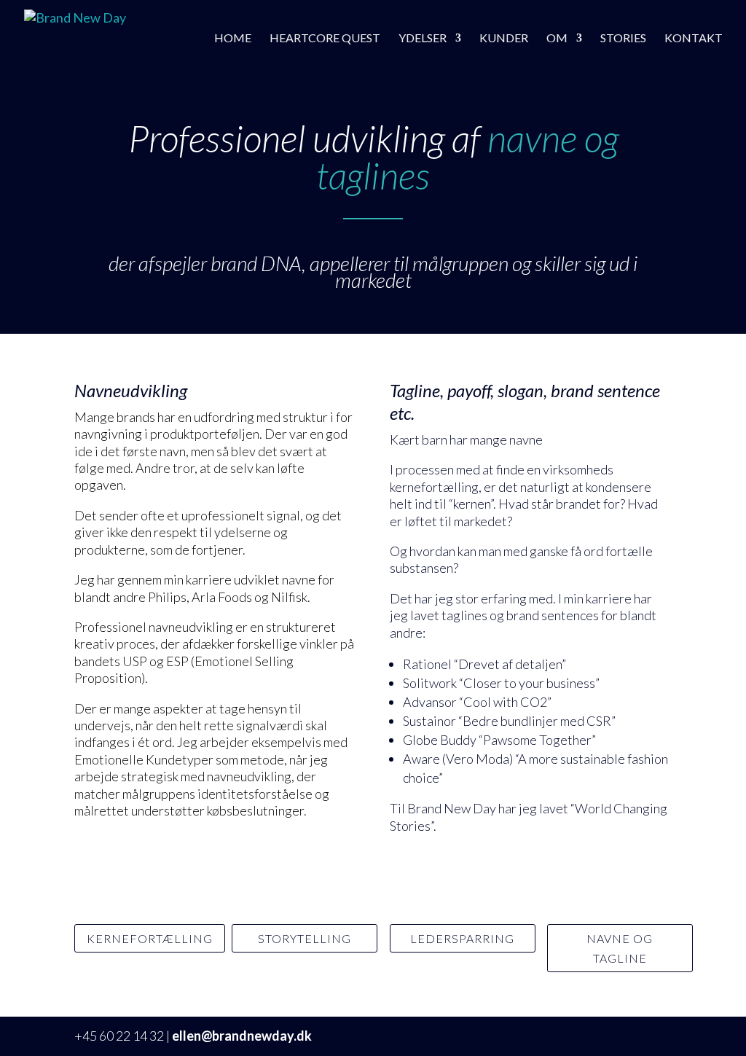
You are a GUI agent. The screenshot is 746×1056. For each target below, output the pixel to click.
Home (232, 38)
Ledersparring (462, 938)
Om (557, 38)
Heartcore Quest (325, 38)
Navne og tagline (619, 948)
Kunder (503, 38)
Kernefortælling (150, 938)
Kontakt (693, 38)
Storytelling (304, 938)
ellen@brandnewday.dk (242, 1036)
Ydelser (422, 38)
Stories (623, 38)
